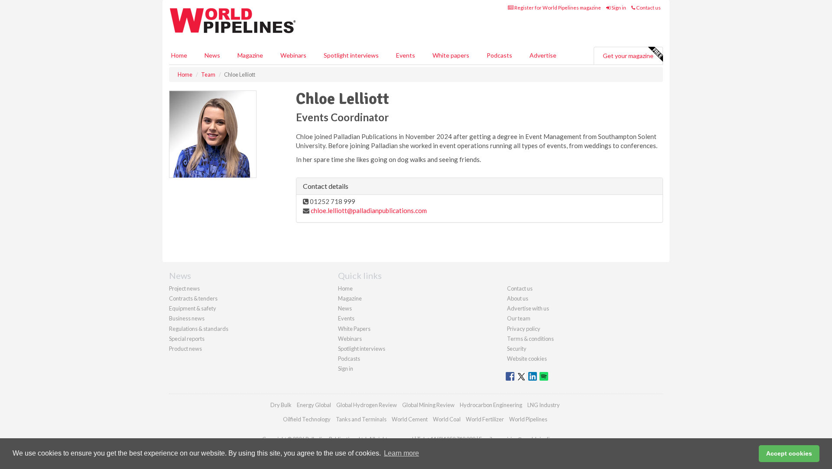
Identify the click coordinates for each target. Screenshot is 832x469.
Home (179, 55)
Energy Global (314, 404)
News (345, 308)
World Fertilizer (485, 419)
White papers (450, 55)
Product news (185, 348)
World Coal (447, 419)
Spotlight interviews (351, 55)
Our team (518, 318)
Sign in (618, 7)
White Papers (354, 328)
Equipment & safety (192, 308)
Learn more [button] (401, 453)
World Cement (410, 419)
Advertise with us (528, 308)
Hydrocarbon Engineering (491, 404)
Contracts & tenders (193, 298)
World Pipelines (528, 419)
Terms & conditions (530, 338)
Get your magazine (628, 55)
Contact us (648, 7)
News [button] (212, 55)
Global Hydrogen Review (366, 404)
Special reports (187, 338)
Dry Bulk (281, 404)
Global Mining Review (428, 404)
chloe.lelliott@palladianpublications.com (369, 210)
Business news (187, 318)
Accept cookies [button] (789, 453)
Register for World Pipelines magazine (557, 7)
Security (516, 348)
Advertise (543, 55)
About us (517, 298)
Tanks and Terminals (361, 419)
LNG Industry (543, 404)
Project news (184, 288)
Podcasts (499, 55)
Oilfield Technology (307, 419)
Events (405, 55)
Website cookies (527, 358)
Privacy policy (523, 328)
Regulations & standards (198, 328)
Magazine (250, 55)
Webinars (293, 55)
